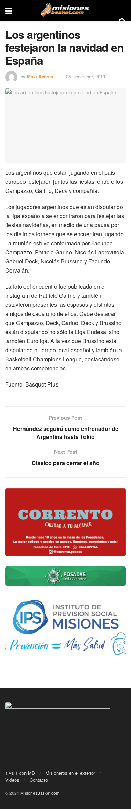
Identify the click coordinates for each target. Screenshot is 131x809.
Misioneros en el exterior (70, 773)
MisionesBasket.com (39, 793)
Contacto (39, 780)
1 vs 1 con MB (20, 773)
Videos (12, 780)
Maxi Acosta (40, 76)
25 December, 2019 (85, 76)
